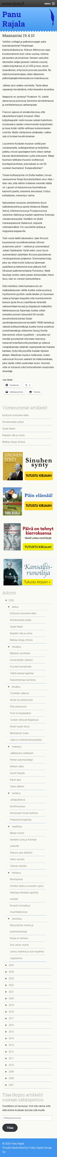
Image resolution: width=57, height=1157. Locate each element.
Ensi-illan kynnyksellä (20, 666)
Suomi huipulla (17, 773)
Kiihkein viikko (17, 766)
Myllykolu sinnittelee (20, 653)
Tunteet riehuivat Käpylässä (24, 719)
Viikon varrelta (17, 859)
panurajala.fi (13, 3)
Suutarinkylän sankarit (21, 659)
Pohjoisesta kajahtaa (20, 819)
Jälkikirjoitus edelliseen (21, 753)
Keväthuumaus (17, 806)
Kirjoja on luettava (19, 938)
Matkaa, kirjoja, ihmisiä (13, 441)
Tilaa (10, 1127)
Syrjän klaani (8, 428)
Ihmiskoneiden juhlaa (13, 421)
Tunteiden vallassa (19, 693)
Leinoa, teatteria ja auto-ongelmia (27, 951)
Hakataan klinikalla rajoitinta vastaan (24, 895)
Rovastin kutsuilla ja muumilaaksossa (20, 908)
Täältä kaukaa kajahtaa (22, 673)
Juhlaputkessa (17, 799)
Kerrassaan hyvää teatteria (24, 813)
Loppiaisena (16, 958)
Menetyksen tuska (19, 733)
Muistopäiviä (16, 879)
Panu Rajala (13, 19)
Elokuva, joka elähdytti (21, 852)
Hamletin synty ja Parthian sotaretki (23, 843)
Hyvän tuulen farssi (20, 726)
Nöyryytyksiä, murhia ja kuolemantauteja (21, 928)
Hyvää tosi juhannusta (21, 699)
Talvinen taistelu (18, 865)
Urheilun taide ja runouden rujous (27, 885)
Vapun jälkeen (17, 786)
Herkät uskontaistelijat (21, 759)
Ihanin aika (15, 779)
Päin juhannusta (18, 706)
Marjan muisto (17, 833)
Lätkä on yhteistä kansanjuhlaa (26, 739)
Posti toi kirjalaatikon (20, 713)
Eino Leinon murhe (19, 944)
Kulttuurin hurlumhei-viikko (15, 415)
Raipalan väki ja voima (13, 435)
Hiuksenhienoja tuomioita (22, 679)
